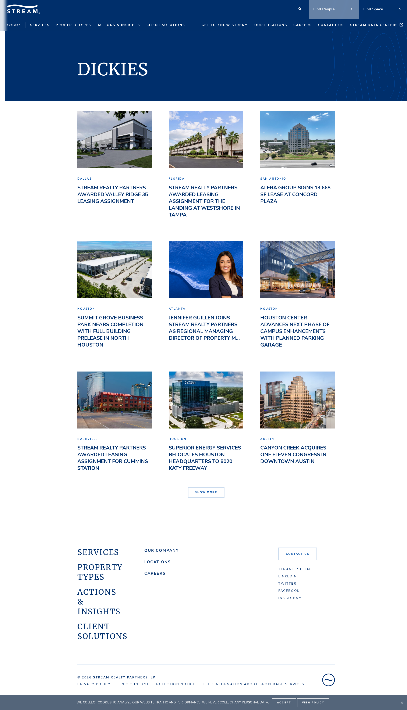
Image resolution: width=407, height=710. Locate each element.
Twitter (287, 583)
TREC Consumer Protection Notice (156, 684)
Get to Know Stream (225, 25)
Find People (324, 9)
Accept (284, 702)
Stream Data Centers (374, 25)
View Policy (313, 702)
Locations (157, 561)
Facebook (289, 591)
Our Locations (270, 25)
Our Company (161, 550)
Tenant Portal (295, 569)
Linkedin (287, 576)
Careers (302, 25)
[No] (402, 702)
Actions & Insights (119, 25)
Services (40, 25)
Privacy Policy (93, 684)
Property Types (73, 25)
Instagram (290, 598)
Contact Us (331, 25)
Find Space (373, 9)
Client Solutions (165, 25)
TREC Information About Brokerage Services (253, 684)
